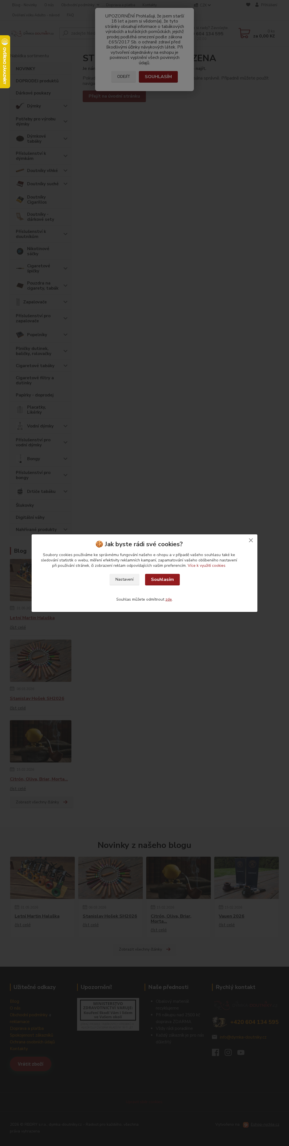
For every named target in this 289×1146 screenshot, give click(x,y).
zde (168, 599)
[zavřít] (251, 540)
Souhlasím (162, 579)
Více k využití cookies (206, 565)
